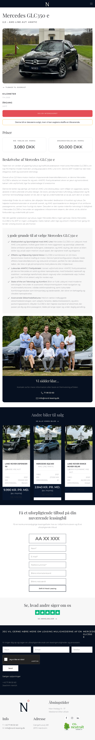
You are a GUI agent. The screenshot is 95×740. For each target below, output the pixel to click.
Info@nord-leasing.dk (48, 398)
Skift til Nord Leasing (47, 588)
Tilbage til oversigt (16, 87)
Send (10, 668)
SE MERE (16, 497)
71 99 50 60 (48, 393)
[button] (91, 3)
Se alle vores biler (46, 421)
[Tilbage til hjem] (47, 3)
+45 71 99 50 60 (11, 725)
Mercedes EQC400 (45, 464)
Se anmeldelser (46, 619)
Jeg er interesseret (47, 113)
